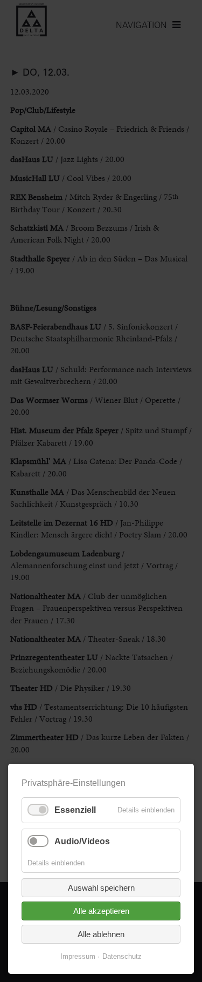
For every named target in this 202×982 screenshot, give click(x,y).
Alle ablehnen (101, 934)
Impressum (77, 956)
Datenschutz (122, 956)
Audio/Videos (82, 841)
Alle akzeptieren (101, 911)
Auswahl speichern (101, 887)
